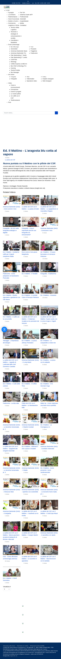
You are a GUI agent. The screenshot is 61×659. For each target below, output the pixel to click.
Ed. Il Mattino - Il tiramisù (48, 295)
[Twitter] (28, 1)
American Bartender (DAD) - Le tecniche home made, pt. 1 (49, 492)
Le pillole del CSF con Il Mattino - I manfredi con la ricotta (30, 513)
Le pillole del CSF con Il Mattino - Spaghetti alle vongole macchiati (10, 449)
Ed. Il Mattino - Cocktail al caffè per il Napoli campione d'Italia (11, 254)
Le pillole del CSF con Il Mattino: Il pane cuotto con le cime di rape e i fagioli (49, 319)
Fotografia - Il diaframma (48, 273)
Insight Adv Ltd (13, 655)
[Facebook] (25, 1)
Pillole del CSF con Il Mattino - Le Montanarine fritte (30, 405)
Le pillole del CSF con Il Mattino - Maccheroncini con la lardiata (48, 559)
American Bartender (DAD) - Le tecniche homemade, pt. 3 (11, 470)
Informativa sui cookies (22, 645)
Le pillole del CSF (10, 160)
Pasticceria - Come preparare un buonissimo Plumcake (11, 276)
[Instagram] (35, 1)
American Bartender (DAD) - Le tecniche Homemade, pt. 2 (11, 427)
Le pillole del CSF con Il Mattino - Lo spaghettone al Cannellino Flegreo (49, 209)
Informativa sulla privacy (9, 645)
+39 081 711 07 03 (16, 3)
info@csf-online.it (26, 3)
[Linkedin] (33, 1)
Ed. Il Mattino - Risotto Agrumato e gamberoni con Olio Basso (11, 297)
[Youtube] (30, 1)
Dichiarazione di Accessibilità (37, 645)
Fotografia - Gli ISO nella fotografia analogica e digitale (11, 230)
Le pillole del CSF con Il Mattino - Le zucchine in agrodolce (29, 559)
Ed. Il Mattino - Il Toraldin (29, 273)
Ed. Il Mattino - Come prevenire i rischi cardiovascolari (47, 470)
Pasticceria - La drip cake (11, 403)
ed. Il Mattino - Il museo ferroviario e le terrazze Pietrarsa (48, 254)
